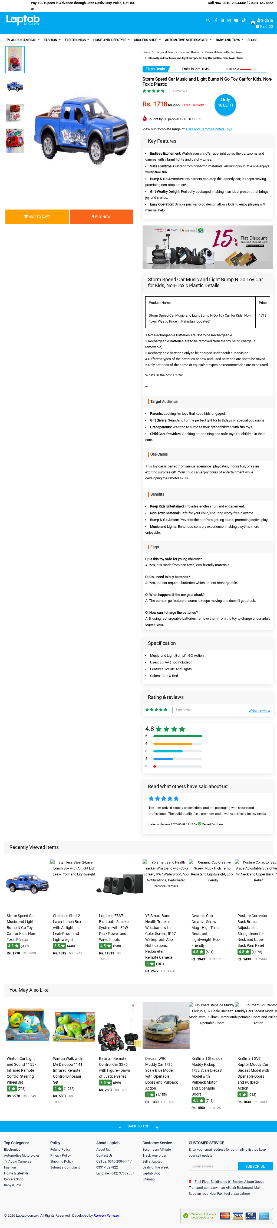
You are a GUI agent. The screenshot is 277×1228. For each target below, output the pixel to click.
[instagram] (229, 20)
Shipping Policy (61, 1161)
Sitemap (149, 1179)
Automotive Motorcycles (187, 40)
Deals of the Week (156, 1167)
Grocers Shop (146, 40)
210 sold (232, 69)
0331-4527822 (261, 3)
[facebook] (216, 20)
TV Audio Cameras (21, 40)
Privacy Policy (60, 1155)
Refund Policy (60, 1149)
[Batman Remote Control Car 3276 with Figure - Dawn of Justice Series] (119, 1050)
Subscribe (255, 1166)
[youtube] (236, 20)
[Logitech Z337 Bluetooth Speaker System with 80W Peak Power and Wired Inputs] (119, 907)
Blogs (252, 40)
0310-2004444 (234, 3)
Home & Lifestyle (16, 1173)
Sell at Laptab (153, 1161)
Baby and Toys (228, 40)
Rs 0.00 (266, 26)
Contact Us (104, 1155)
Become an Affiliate (157, 1149)
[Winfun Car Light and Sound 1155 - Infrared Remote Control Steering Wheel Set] (27, 1050)
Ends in (188, 69)
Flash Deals (155, 69)
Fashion (51, 40)
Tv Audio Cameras (17, 1161)
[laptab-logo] (23, 20)
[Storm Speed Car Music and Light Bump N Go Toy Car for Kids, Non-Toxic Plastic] (27, 907)
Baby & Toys (13, 1185)
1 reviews (180, 91)
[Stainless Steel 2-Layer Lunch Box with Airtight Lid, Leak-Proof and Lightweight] (73, 907)
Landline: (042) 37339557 (115, 1173)
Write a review (259, 711)
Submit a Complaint (65, 1167)
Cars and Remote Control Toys (209, 129)
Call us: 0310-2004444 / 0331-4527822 (114, 1164)
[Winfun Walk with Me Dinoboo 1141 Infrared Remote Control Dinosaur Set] (73, 1050)
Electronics (76, 40)
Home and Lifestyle (110, 40)
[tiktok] (243, 20)
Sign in (266, 20)
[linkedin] (222, 20)
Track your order (154, 1155)
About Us (103, 1149)
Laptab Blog (151, 1173)
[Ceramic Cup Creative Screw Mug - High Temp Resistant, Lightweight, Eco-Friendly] (212, 907)
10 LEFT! (225, 105)
